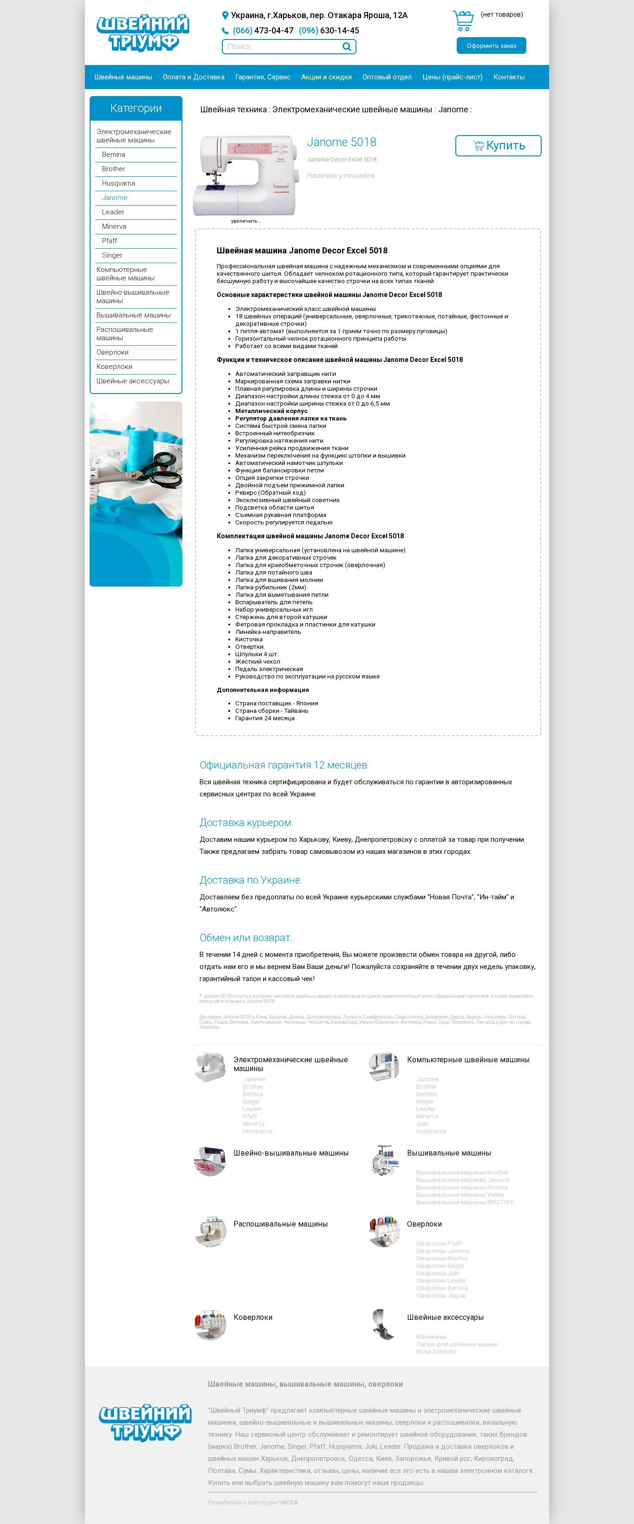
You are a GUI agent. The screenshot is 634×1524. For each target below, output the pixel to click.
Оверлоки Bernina (442, 1288)
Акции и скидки (326, 77)
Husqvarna (118, 183)
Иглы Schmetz (436, 1351)
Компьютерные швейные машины (126, 273)
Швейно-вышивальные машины (291, 1153)
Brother (113, 169)
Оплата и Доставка (194, 77)
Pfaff (109, 241)
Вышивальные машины (134, 315)
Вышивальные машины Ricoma (462, 1187)
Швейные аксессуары (133, 381)
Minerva (114, 226)
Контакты (509, 77)
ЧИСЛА (288, 1502)
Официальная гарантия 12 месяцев (283, 765)
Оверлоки (113, 352)
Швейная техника (233, 109)
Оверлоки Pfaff (439, 1243)
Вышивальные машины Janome (463, 1179)
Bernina (113, 154)
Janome (115, 198)
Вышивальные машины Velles (460, 1194)
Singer (112, 255)
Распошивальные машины (280, 1224)
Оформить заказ (492, 45)
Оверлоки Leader (441, 1280)
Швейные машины (123, 77)
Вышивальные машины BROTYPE (465, 1202)
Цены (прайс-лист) (452, 77)
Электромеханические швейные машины (134, 136)
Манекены (431, 1336)
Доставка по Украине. (251, 880)
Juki (422, 1123)
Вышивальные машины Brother (462, 1172)
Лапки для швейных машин (457, 1344)
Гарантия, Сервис (263, 77)
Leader (113, 212)
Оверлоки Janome (443, 1250)
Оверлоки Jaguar (441, 1295)
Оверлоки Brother (442, 1258)
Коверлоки (114, 366)
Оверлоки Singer (440, 1265)
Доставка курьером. (247, 822)
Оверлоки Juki (437, 1273)
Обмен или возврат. (246, 937)
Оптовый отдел (387, 77)
